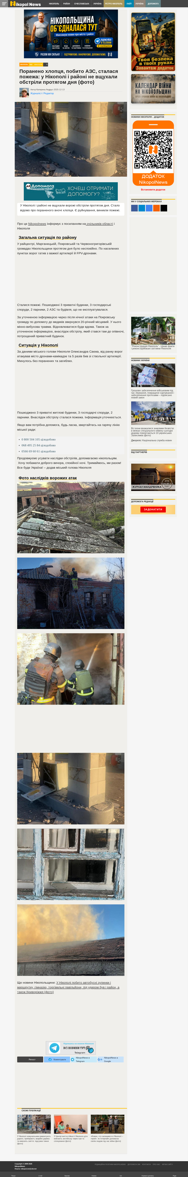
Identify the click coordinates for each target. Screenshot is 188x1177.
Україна (97, 4)
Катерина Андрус (44, 89)
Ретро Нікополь (113, 4)
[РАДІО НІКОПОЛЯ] (153, 88)
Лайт (129, 4)
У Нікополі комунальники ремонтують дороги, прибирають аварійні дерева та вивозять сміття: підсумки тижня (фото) (34, 1140)
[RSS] (156, 208)
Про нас (156, 1164)
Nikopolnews (37, 223)
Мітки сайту (167, 1164)
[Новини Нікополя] (25, 6)
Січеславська (81, 4)
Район (66, 4)
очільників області (99, 223)
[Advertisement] (70, 280)
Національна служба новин (157, 440)
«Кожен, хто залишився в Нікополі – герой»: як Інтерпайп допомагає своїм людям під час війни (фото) (107, 1138)
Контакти (146, 1164)
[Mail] (164, 208)
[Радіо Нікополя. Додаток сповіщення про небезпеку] (153, 41)
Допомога (153, 4)
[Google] (149, 208)
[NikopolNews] (71, 1048)
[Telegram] (142, 208)
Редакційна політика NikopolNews (110, 1164)
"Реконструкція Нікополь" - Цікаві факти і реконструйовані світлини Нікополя (152, 347)
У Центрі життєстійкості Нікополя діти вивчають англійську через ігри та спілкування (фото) (71, 1138)
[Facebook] (134, 208)
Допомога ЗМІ (134, 1164)
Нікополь (54, 4)
